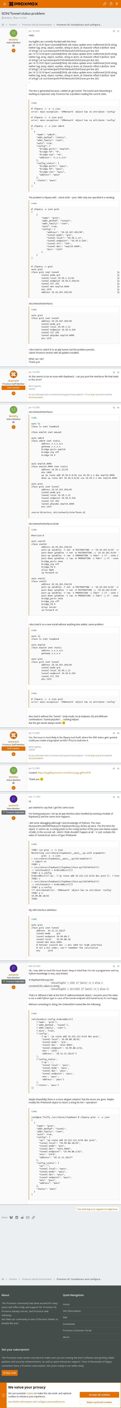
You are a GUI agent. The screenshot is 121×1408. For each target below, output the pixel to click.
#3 (118, 407)
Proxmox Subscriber (15, 812)
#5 (118, 768)
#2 (118, 372)
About (66, 1337)
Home (66, 1304)
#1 (118, 31)
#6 (118, 797)
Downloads (69, 1323)
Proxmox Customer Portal (77, 1330)
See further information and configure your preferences (36, 1401)
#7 (118, 966)
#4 (118, 733)
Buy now (95, 394)
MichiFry (8, 17)
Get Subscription (72, 1310)
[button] (5, 4)
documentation (36, 397)
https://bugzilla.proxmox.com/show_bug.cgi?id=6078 (64, 772)
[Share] (114, 31)
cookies (30, 1393)
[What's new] (116, 4)
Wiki (65, 1317)
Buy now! (11, 1372)
